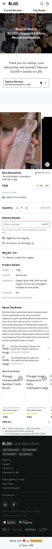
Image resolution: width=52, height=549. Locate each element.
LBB (3, 428)
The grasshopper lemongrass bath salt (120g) (25, 434)
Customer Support (11, 488)
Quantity (7, 207)
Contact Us (7, 468)
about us (6, 460)
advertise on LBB (10, 472)
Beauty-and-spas (16, 428)
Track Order (7, 483)
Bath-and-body (33, 428)
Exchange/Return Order (13, 479)
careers (6, 464)
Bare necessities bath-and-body (19, 431)
